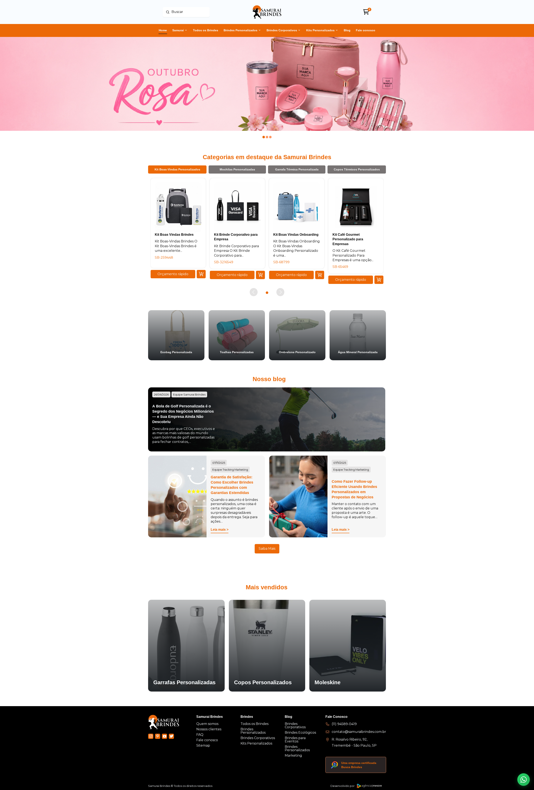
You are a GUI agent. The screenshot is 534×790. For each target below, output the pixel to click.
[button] (173, 274)
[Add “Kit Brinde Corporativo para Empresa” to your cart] (260, 275)
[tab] (177, 169)
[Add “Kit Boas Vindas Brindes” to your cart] (201, 274)
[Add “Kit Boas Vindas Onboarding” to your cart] (319, 275)
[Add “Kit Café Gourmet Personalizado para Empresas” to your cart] (378, 279)
